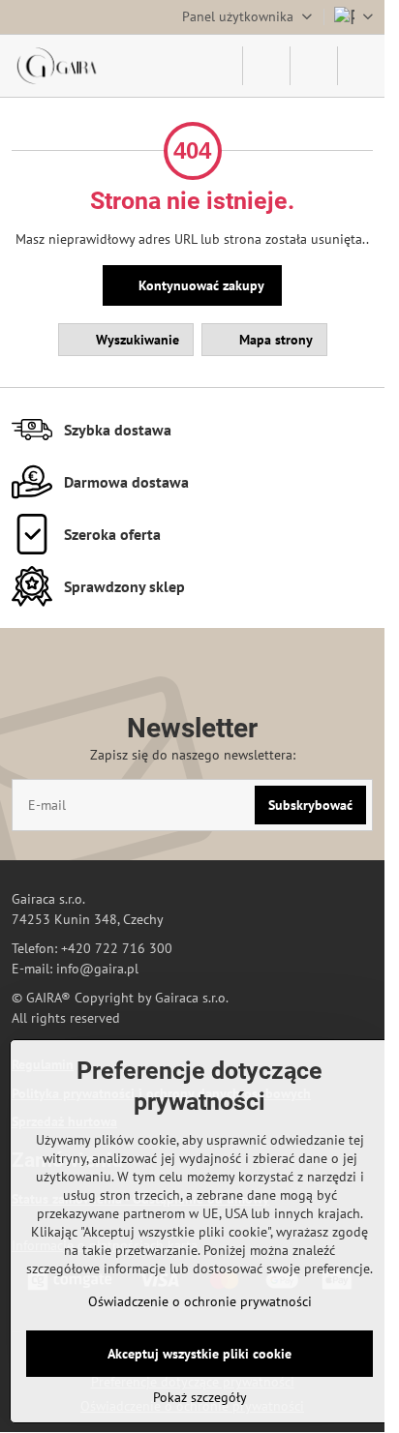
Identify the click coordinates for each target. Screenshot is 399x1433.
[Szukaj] (266, 65)
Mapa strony (274, 339)
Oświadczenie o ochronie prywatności (200, 1301)
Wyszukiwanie (135, 339)
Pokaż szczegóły (200, 1397)
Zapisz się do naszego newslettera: (192, 754)
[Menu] (361, 65)
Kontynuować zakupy (199, 285)
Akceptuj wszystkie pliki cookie (199, 1353)
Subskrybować (310, 805)
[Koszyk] (314, 65)
